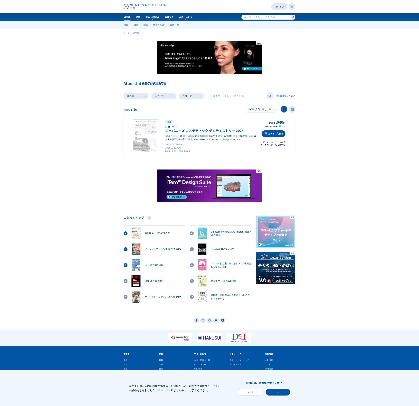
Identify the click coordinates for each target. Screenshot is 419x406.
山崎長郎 (182, 136)
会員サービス (186, 17)
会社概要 (269, 360)
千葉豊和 (212, 136)
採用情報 (269, 368)
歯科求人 (169, 17)
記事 (138, 17)
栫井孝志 (182, 139)
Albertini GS (199, 139)
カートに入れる (275, 133)
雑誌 (136, 25)
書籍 (126, 25)
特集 (161, 368)
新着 (161, 360)
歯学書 (127, 17)
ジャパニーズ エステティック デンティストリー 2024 (204, 130)
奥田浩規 (228, 136)
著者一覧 (174, 25)
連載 (161, 364)
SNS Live (198, 368)
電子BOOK (158, 25)
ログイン (279, 6)
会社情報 (269, 353)
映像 (145, 25)
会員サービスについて (239, 360)
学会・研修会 (152, 17)
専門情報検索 (235, 364)
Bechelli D (216, 139)
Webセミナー (200, 364)
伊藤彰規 (243, 136)
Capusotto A (234, 139)
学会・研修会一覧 (202, 360)
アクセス (269, 364)
